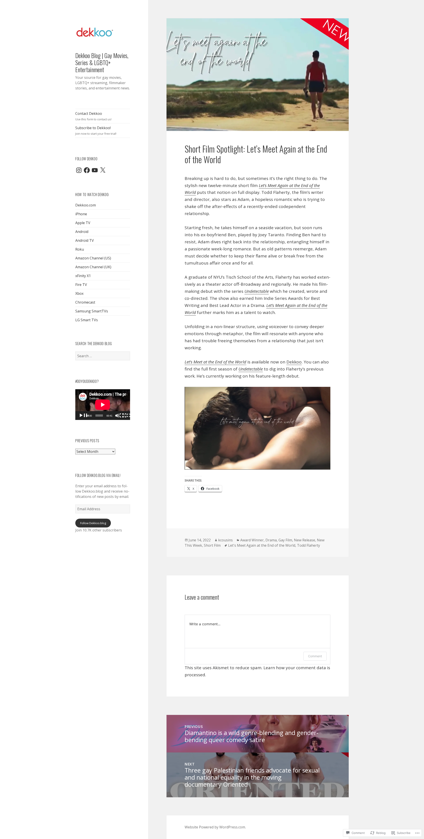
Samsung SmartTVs (91, 311)
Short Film (212, 545)
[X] (102, 170)
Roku (79, 249)
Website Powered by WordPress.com (215, 827)
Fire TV (81, 284)
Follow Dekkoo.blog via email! (98, 475)
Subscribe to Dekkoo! (95, 130)
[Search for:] (102, 355)
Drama (271, 540)
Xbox (79, 293)
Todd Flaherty (308, 545)
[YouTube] (94, 170)
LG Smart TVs (86, 319)
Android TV (84, 240)
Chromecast (85, 302)
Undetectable (256, 291)
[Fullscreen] (127, 415)
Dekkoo (294, 362)
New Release (304, 540)
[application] (102, 404)
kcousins (225, 540)
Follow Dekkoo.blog (93, 523)
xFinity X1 (83, 275)
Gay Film (285, 540)
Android (81, 231)
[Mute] (120, 415)
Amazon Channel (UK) (93, 267)
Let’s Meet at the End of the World (215, 362)
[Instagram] (78, 170)
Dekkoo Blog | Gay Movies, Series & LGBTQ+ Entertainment (101, 62)
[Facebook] (86, 170)
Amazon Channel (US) (93, 258)
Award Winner (252, 540)
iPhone (81, 214)
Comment (315, 656)
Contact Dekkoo (93, 116)
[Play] (84, 415)
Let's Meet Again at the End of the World (261, 545)
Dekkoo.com (85, 205)
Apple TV (82, 222)
